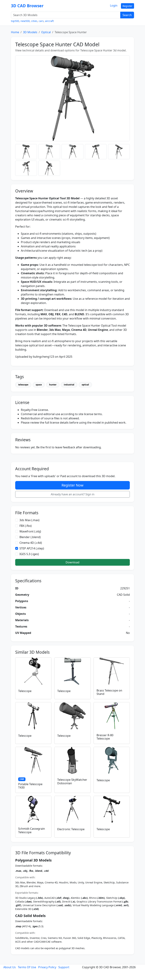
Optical (46, 32)
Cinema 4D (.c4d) (30, 543)
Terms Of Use (27, 967)
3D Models (30, 32)
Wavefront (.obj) (30, 531)
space (39, 384)
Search (127, 15)
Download (72, 562)
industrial (69, 384)
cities (34, 21)
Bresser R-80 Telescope (105, 736)
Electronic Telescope (71, 829)
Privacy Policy (47, 967)
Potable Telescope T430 (30, 785)
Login (113, 5)
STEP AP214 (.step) (31, 548)
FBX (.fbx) (25, 526)
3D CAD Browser (27, 5)
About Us (9, 967)
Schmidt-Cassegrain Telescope (31, 830)
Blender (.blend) (30, 537)
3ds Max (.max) (29, 520)
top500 (15, 21)
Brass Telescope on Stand (109, 692)
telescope (23, 384)
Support (63, 967)
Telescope (24, 691)
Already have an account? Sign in (72, 494)
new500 (25, 21)
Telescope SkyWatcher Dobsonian (72, 781)
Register (127, 6)
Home (15, 32)
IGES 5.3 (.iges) (29, 554)
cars (41, 21)
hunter (52, 384)
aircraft (49, 21)
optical (85, 384)
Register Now (72, 485)
